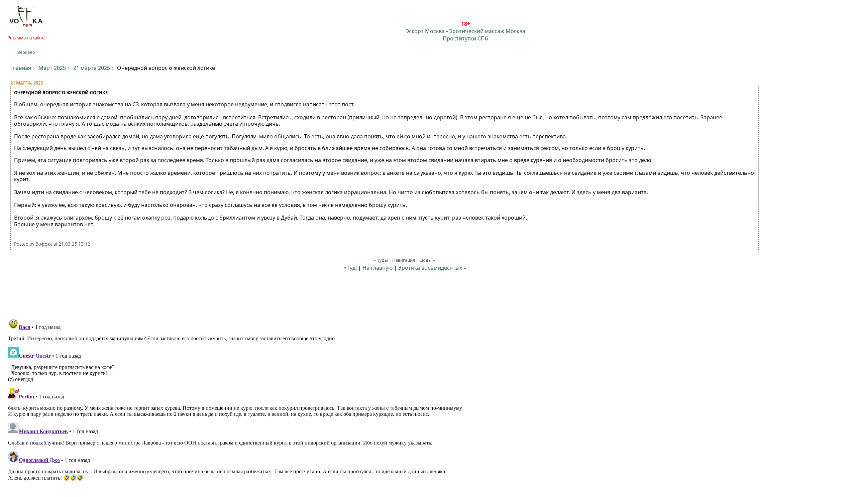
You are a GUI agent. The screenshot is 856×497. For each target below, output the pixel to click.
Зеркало (26, 52)
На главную (377, 267)
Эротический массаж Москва (487, 31)
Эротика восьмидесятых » (432, 267)
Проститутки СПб (465, 38)
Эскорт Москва (425, 31)
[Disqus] (428, 399)
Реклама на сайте (26, 38)
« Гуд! (350, 267)
